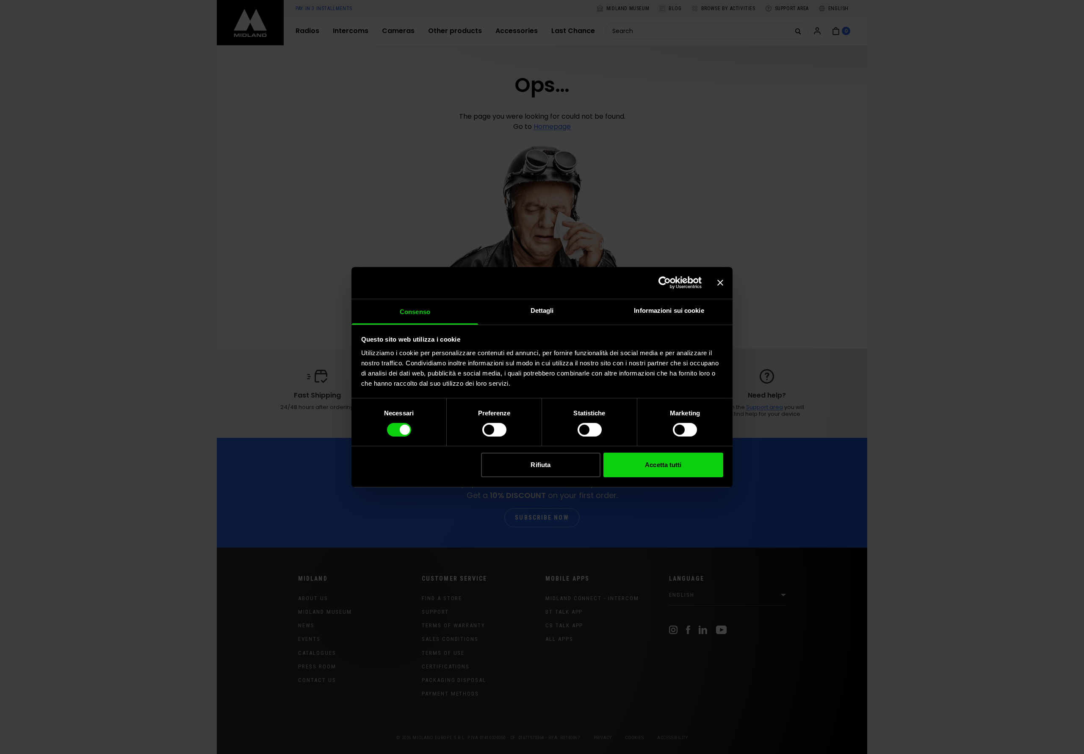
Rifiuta (540, 464)
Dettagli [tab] (542, 310)
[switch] (494, 430)
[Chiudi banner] (720, 283)
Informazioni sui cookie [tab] (669, 310)
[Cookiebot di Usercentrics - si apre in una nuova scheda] (665, 282)
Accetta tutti (663, 464)
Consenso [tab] (415, 311)
